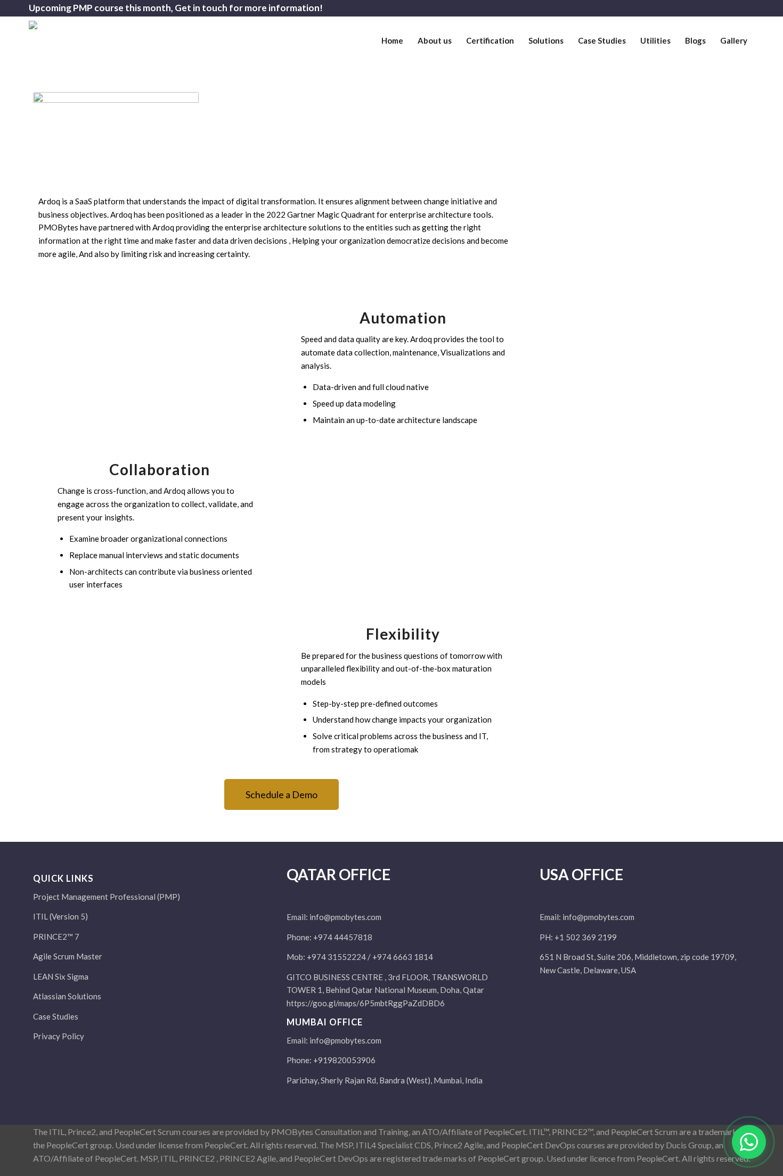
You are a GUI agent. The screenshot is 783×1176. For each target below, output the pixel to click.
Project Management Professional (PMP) (106, 896)
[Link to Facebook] (698, 8)
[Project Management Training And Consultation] (101, 45)
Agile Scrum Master (67, 956)
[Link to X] (714, 8)
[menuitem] (392, 40)
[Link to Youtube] (746, 8)
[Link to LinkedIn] (730, 8)
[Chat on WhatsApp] (749, 1142)
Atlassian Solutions (67, 996)
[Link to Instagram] (682, 8)
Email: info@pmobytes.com (334, 917)
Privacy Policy (58, 1036)
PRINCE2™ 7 (56, 936)
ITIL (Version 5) (60, 916)
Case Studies (55, 1016)
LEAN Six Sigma (60, 976)
